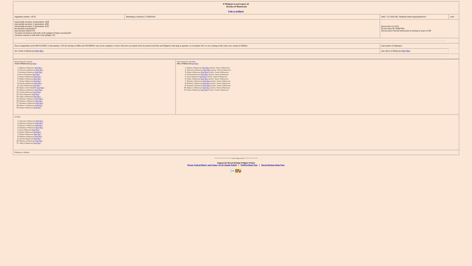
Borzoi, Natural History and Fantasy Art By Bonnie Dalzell (212, 165)
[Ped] (37, 51)
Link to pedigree (236, 11)
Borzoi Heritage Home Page (273, 165)
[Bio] (41, 51)
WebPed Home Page (249, 165)
